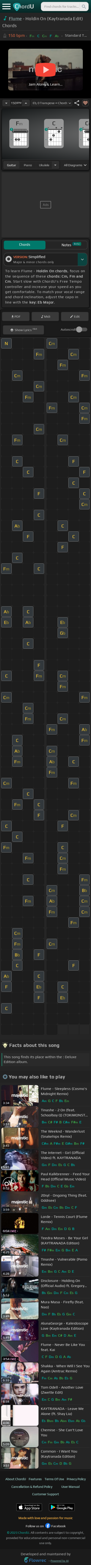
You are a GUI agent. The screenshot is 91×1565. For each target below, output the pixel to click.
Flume (15, 18)
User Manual (70, 1486)
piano (28, 165)
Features (35, 1479)
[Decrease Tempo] (6, 103)
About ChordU (15, 1479)
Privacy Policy (76, 1479)
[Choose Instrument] (55, 165)
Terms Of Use (54, 1479)
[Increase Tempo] (26, 103)
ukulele (44, 165)
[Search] (83, 6)
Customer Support (45, 1494)
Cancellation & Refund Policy (31, 1486)
